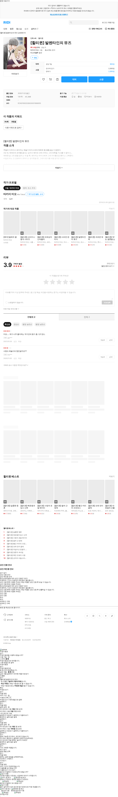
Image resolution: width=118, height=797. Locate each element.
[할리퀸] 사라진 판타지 (61, 238)
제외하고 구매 (5, 601)
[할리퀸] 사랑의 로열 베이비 (44, 507)
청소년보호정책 (26, 640)
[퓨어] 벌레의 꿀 (10, 237)
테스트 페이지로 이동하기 (59, 14)
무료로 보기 (4, 700)
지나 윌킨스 (68, 242)
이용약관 (6, 640)
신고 (15, 341)
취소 (1, 597)
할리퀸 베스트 (8, 528)
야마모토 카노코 (77, 511)
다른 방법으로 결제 (7, 662)
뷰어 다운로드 (29, 622)
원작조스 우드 (29, 188)
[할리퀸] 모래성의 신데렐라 (44, 238)
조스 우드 (48, 50)
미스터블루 (34, 53)
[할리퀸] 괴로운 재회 (95, 238)
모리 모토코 (109, 511)
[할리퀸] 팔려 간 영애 (60, 507)
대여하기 (3, 759)
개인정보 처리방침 (15, 640)
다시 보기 (12, 770)
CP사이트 (28, 625)
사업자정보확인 (36, 640)
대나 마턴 (100, 511)
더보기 (112, 208)
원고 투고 (47, 618)
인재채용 (67, 622)
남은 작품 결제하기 (6, 674)
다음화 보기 (4, 770)
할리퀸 (40, 38)
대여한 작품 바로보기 (21, 674)
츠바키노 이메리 (26, 511)
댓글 (103, 340)
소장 (101, 79)
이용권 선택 (4, 697)
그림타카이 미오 (12, 188)
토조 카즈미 (92, 511)
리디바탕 (28, 628)
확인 (1, 688)
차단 (19, 341)
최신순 (7, 324)
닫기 (5, 749)
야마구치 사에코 (43, 511)
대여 (74, 79)
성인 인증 (3, 593)
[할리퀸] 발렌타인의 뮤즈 (78, 238)
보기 (1, 749)
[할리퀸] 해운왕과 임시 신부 (27, 507)
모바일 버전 (4, 794)
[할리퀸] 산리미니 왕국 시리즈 (27, 238)
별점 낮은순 (40, 324)
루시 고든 (100, 242)
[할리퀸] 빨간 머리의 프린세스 (78, 507)
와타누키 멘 (7, 511)
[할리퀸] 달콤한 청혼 (10, 507)
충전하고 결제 (5, 717)
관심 (35, 58)
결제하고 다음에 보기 (20, 715)
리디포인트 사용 (6, 713)
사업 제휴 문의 (49, 622)
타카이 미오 (34, 50)
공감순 (16, 324)
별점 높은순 (27, 324)
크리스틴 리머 (52, 242)
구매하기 (10, 759)
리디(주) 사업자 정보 (9, 637)
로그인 (108, 22)
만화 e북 (33, 38)
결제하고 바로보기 (6, 715)
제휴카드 (28, 618)
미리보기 (15, 74)
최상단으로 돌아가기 (13, 607)
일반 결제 (13, 717)
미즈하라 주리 (59, 511)
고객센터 (10, 615)
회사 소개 (67, 618)
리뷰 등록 (107, 303)
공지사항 (10, 620)
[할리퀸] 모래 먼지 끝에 (95, 507)
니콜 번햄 (33, 242)
